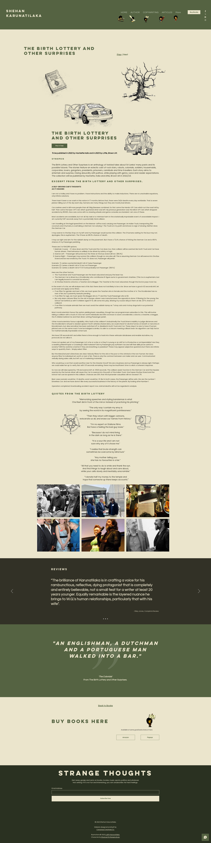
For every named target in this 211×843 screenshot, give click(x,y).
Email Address (57, 788)
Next (125, 54)
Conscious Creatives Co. (105, 829)
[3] (205, 14)
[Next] (199, 591)
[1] (205, 11)
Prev (119, 54)
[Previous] (12, 591)
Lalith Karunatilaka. (113, 835)
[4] (205, 17)
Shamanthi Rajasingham (110, 837)
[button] (58, 500)
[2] (205, 20)
